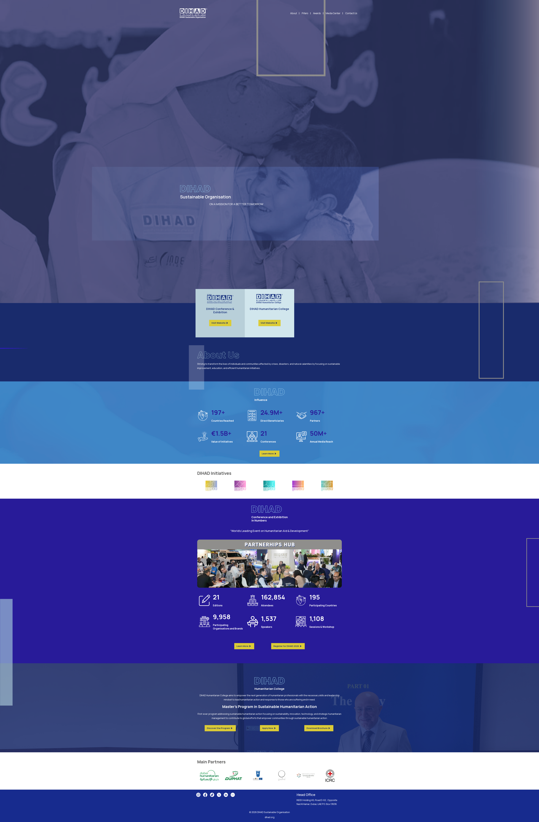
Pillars (305, 13)
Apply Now (267, 728)
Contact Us (351, 13)
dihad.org (269, 817)
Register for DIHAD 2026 (286, 646)
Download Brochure (317, 728)
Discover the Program (218, 728)
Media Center (333, 13)
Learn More (268, 453)
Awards (317, 13)
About (293, 13)
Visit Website (218, 322)
